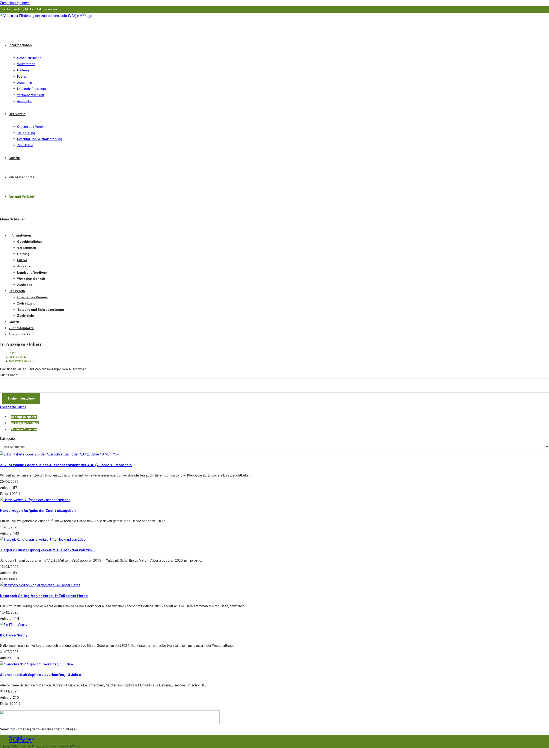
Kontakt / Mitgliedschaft (28, 9)
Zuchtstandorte (21, 328)
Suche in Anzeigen (24, 429)
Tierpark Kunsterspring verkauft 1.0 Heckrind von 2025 (47, 550)
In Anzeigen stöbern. (21, 360)
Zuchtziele (25, 316)
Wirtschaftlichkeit (31, 279)
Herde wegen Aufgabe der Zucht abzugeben (38, 510)
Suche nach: (9, 375)
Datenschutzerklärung (22, 738)
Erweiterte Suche (13, 407)
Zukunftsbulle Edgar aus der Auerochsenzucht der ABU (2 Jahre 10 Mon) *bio (66, 465)
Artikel (7, 9)
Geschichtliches (29, 242)
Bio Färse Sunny (13, 635)
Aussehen (24, 266)
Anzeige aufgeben (24, 417)
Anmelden (51, 9)
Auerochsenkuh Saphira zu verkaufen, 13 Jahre (40, 675)
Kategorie (7, 439)
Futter (22, 260)
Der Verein (17, 291)
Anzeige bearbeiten (25, 423)
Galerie (14, 322)
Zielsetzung (26, 303)
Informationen (20, 235)
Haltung (23, 254)
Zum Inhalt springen (15, 3)
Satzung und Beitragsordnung (40, 310)
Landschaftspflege (32, 272)
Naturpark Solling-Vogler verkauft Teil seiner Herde (44, 596)
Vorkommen (26, 248)
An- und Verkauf (21, 334)
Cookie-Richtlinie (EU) (21, 741)
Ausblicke (24, 285)
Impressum (15, 736)
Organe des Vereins (32, 297)
